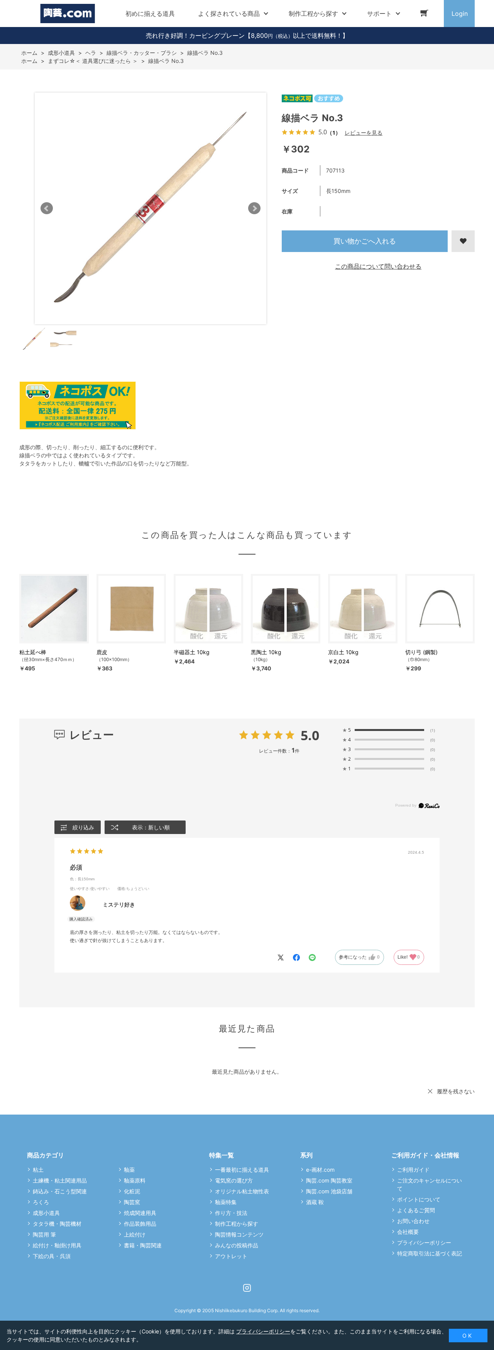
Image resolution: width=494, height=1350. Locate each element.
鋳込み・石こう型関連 (60, 1191)
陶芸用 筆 (44, 1234)
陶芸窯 (132, 1202)
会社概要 (408, 1231)
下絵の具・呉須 (52, 1256)
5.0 (310, 735)
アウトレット (231, 1256)
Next (254, 208)
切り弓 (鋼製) (421, 652)
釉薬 (129, 1169)
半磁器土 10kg (192, 652)
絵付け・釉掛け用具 (57, 1245)
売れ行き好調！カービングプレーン (195, 35)
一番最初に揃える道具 (242, 1169)
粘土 (38, 1169)
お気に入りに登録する (463, 241)
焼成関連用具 (140, 1213)
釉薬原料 (134, 1180)
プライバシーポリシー (424, 1242)
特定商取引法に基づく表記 (429, 1253)
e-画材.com (320, 1169)
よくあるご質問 (416, 1210)
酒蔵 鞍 (315, 1202)
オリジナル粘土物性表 (242, 1191)
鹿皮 (101, 652)
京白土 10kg (343, 652)
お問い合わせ (413, 1221)
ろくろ (41, 1202)
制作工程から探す (236, 1223)
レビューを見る (363, 132)
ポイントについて (418, 1199)
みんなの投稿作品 (236, 1245)
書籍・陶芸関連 (143, 1245)
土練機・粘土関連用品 (60, 1180)
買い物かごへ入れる (364, 241)
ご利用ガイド (413, 1169)
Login (460, 13)
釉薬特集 (226, 1202)
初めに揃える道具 (150, 13)
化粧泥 (132, 1191)
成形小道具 (46, 1213)
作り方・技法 (231, 1213)
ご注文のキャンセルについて (429, 1184)
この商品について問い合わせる (378, 266)
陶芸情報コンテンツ (239, 1234)
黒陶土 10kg (266, 652)
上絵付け (134, 1234)
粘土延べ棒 (32, 652)
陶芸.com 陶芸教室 (329, 1180)
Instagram (247, 1288)
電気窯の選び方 (234, 1180)
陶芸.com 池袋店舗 (329, 1191)
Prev (47, 208)
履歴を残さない (456, 1091)
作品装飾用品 (140, 1223)
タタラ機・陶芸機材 (57, 1223)
